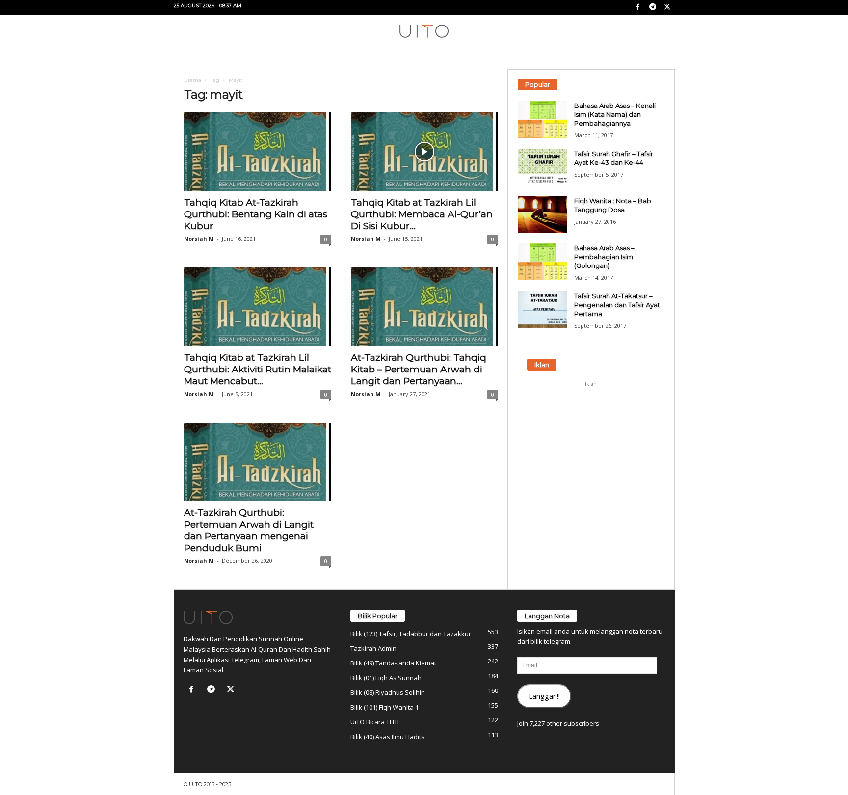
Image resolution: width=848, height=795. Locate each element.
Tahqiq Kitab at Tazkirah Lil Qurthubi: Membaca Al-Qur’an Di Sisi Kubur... (422, 214)
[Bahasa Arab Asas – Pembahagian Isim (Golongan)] (542, 261)
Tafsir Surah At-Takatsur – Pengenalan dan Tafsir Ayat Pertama (617, 305)
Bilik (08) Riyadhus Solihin (387, 692)
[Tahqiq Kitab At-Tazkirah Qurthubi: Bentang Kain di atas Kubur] (257, 151)
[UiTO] (424, 31)
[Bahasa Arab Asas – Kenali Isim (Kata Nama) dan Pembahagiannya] (542, 119)
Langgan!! (544, 696)
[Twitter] (667, 7)
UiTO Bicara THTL (375, 721)
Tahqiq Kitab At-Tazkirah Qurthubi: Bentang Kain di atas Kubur (255, 214)
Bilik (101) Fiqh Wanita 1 (384, 707)
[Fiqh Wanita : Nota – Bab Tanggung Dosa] (542, 214)
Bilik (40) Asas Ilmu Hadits (387, 736)
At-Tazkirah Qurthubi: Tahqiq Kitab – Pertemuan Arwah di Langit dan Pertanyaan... (418, 369)
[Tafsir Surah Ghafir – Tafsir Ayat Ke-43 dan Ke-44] (542, 167)
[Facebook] (638, 7)
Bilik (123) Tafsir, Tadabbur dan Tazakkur (410, 633)
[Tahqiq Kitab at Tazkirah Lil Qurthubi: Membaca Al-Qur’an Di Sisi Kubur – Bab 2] (424, 151)
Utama (192, 80)
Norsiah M (199, 238)
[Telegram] (653, 7)
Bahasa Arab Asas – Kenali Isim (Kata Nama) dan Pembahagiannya (615, 114)
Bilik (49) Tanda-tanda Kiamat (393, 663)
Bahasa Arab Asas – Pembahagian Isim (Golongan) (604, 256)
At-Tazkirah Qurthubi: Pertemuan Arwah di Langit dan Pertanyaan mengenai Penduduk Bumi (249, 530)
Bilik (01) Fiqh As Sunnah (386, 677)
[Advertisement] (590, 453)
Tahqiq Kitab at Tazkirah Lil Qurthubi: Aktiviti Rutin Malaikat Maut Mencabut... (257, 369)
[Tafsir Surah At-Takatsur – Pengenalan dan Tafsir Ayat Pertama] (542, 310)
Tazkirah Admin (373, 648)
